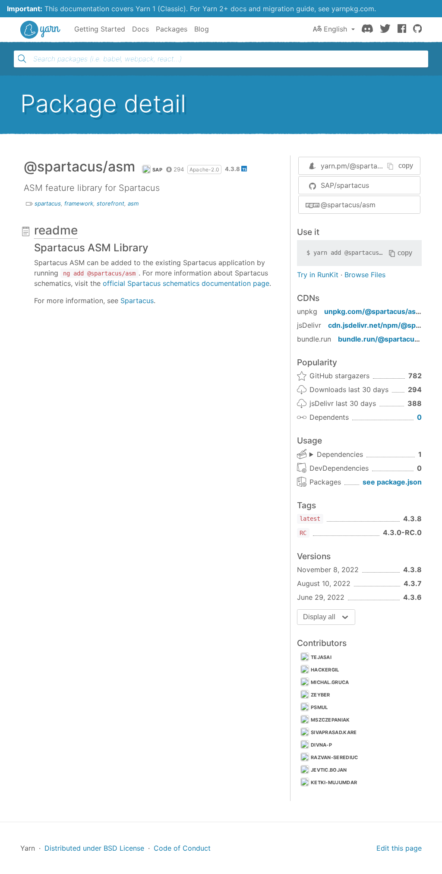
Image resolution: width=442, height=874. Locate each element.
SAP (157, 170)
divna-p (321, 745)
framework (78, 203)
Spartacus (137, 300)
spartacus (48, 203)
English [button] (335, 29)
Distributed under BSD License (94, 848)
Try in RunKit (317, 274)
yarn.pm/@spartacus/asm (362, 166)
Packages (171, 29)
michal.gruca (330, 682)
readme (56, 230)
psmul (319, 707)
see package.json (392, 482)
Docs (140, 29)
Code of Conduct (182, 848)
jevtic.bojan (329, 770)
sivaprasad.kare (334, 732)
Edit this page (399, 848)
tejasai (321, 657)
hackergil (325, 670)
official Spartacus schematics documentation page (186, 283)
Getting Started (99, 29)
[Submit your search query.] (22, 59)
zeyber (320, 695)
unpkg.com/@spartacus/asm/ (374, 311)
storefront (110, 203)
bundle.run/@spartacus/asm (386, 339)
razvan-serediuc (334, 757)
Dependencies (340, 454)
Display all (319, 617)
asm (133, 203)
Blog (201, 29)
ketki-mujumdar (334, 782)
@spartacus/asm (348, 204)
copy (405, 165)
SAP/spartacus (345, 185)
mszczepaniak (330, 720)
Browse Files (364, 274)
